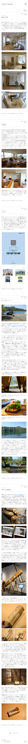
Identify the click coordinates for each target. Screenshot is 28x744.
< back (10, 733)
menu (25, 4)
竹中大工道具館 (19, 494)
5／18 (14, 733)
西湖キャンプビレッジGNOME (16, 325)
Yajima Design (7, 4)
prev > (17, 733)
